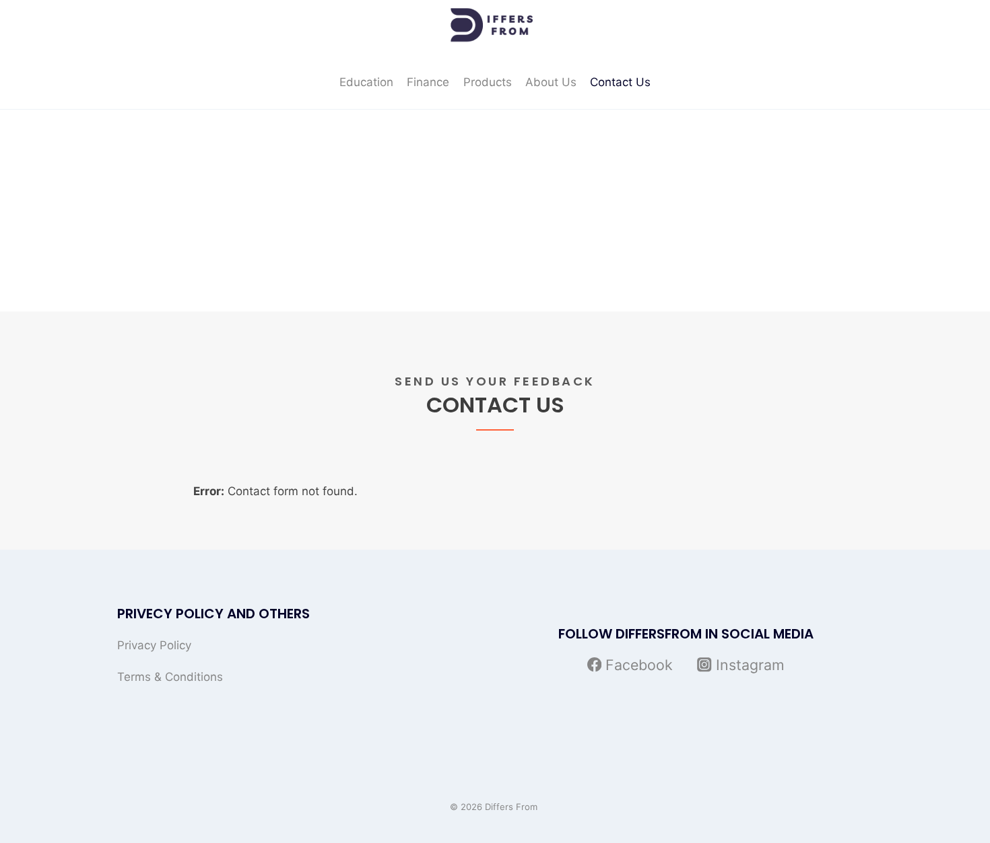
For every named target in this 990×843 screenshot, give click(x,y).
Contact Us (620, 82)
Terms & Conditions (170, 677)
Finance (428, 82)
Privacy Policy (154, 645)
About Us (550, 82)
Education (366, 82)
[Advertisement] (495, 210)
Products (487, 82)
